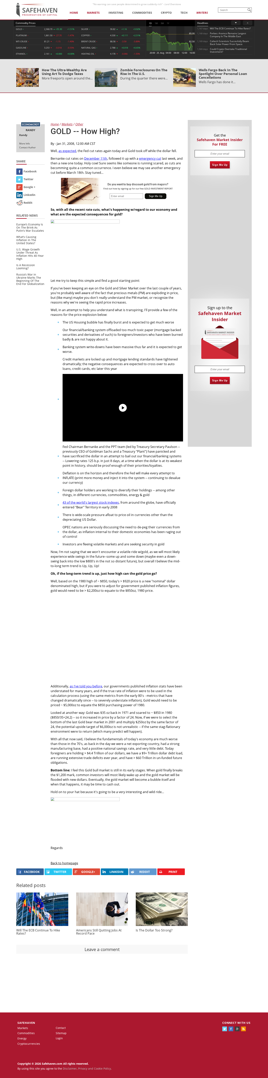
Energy (21, 1038)
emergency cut (150, 158)
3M (162, 23)
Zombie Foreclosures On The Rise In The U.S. (143, 72)
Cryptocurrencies (28, 1044)
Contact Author (27, 147)
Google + (29, 187)
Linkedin (29, 195)
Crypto (166, 12)
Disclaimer (70, 1068)
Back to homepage (64, 863)
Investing (115, 12)
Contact (61, 1028)
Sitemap (61, 1033)
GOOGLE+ (88, 872)
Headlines (202, 23)
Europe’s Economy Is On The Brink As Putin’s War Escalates (30, 227)
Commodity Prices (26, 23)
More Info (24, 143)
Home (74, 12)
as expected (67, 151)
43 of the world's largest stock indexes (91, 502)
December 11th (95, 158)
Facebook (30, 171)
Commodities (142, 12)
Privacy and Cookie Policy (94, 1068)
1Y (168, 23)
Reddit (28, 202)
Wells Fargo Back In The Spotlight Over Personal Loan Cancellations (223, 74)
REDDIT (144, 872)
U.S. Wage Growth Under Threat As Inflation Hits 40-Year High (30, 254)
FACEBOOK (32, 872)
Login (59, 1038)
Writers (202, 12)
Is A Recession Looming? (25, 266)
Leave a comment (102, 949)
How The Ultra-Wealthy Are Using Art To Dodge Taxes (64, 72)
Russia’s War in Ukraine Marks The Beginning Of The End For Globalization (30, 279)
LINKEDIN (116, 872)
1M (156, 23)
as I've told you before (86, 686)
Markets (93, 12)
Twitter (28, 179)
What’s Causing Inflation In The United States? (26, 240)
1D (150, 23)
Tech (184, 12)
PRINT (173, 872)
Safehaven (26, 1023)
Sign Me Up (220, 164)
